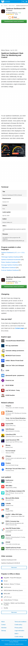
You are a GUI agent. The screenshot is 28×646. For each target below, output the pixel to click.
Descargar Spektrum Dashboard (10, 265)
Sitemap (3, 630)
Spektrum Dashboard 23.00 (8, 560)
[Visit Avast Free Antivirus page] (14, 17)
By (11, 12)
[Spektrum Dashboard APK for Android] (3, 11)
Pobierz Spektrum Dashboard (9, 262)
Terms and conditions (20, 621)
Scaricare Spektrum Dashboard (10, 270)
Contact (3, 624)
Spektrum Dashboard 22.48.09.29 (10, 563)
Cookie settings (19, 636)
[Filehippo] (5, 1)
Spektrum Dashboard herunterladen (11, 259)
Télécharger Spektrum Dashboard (10, 257)
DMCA (16, 633)
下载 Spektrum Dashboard (8, 267)
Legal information (19, 630)
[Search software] (23, 1)
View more (14, 567)
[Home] (1, 5)
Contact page (19, 328)
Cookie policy (18, 624)
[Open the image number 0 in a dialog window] (13, 150)
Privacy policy (18, 627)
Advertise (3, 627)
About (3, 621)
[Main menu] (26, 1)
